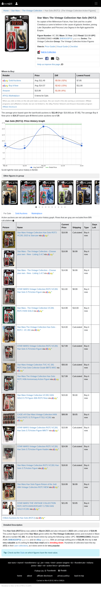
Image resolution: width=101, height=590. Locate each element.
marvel (20, 563)
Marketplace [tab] (37, 213)
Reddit (63, 571)
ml (44, 566)
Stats (22, 553)
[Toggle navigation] (96, 3)
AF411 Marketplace (11, 96)
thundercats (80, 563)
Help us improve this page (48, 64)
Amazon (6, 91)
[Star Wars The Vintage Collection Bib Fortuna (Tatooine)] (9, 193)
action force (52, 566)
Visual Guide (62, 46)
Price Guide (50, 46)
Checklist (73, 46)
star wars (12, 563)
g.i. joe (40, 563)
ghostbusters (64, 566)
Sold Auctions (14, 81)
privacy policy (63, 576)
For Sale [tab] (7, 213)
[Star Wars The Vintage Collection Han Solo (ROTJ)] (17, 33)
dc (72, 563)
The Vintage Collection (32, 11)
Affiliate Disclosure (10, 107)
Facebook (51, 571)
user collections (21, 546)
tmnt (53, 563)
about (29, 576)
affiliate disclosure (45, 576)
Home (6, 11)
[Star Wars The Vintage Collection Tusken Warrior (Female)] (65, 193)
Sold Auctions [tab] (21, 213)
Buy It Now (13, 86)
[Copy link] (57, 58)
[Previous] (4, 192)
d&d (39, 566)
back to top (79, 576)
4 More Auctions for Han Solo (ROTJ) (19, 518)
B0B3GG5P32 (66, 38)
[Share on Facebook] (47, 58)
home (19, 576)
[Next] (97, 192)
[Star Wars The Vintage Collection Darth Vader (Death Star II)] (84, 193)
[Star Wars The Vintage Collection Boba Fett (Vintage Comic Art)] (28, 193)
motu (47, 563)
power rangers (63, 563)
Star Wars (15, 11)
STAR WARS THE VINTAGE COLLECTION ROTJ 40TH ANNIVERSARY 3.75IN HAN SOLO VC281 (36, 506)
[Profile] (16, 3)
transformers (30, 563)
